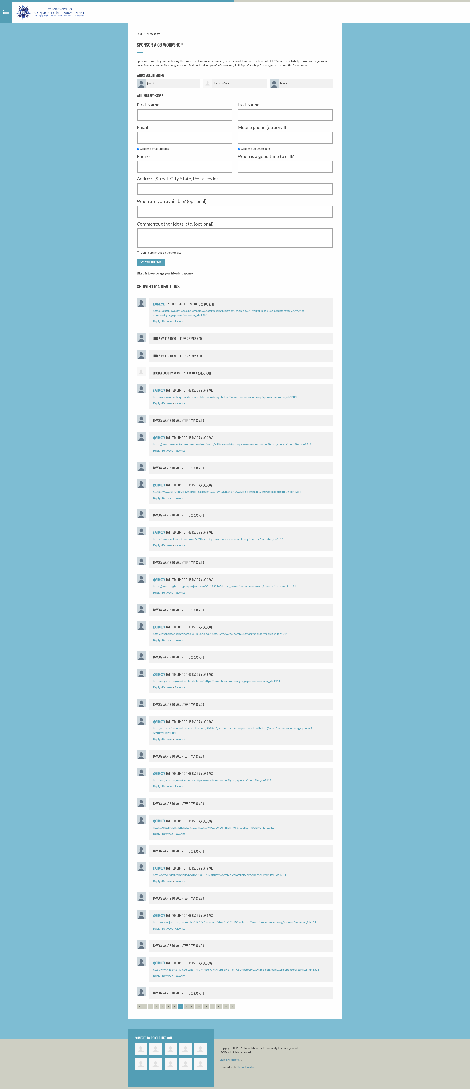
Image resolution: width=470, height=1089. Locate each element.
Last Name (248, 104)
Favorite (180, 321)
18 (226, 1006)
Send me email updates (155, 148)
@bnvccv (159, 390)
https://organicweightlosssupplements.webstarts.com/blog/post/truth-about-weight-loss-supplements (218, 310)
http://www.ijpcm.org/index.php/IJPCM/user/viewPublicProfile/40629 (198, 969)
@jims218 (159, 304)
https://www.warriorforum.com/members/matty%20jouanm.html (194, 444)
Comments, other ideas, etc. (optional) (175, 223)
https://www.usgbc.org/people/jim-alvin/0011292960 (187, 586)
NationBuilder (245, 1067)
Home (139, 34)
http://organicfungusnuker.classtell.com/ (178, 681)
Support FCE (153, 34)
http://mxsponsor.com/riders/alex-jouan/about (182, 633)
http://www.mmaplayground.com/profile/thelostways (187, 397)
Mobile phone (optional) (262, 127)
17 (219, 1006)
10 (198, 1006)
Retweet (167, 321)
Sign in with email (230, 1059)
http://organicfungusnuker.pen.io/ (174, 780)
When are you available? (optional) (172, 201)
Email (142, 127)
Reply (156, 321)
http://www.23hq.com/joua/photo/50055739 (181, 874)
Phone (143, 156)
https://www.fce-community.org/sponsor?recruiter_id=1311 (259, 397)
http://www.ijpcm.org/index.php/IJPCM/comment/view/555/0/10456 (197, 922)
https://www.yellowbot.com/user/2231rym (180, 539)
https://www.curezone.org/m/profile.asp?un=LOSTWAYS (189, 491)
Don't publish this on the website (161, 252)
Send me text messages (256, 148)
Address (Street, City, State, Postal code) (177, 178)
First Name (148, 104)
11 (205, 1006)
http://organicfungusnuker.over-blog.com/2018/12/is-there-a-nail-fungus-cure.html (206, 728)
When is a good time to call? (266, 156)
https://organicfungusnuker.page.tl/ (175, 827)
